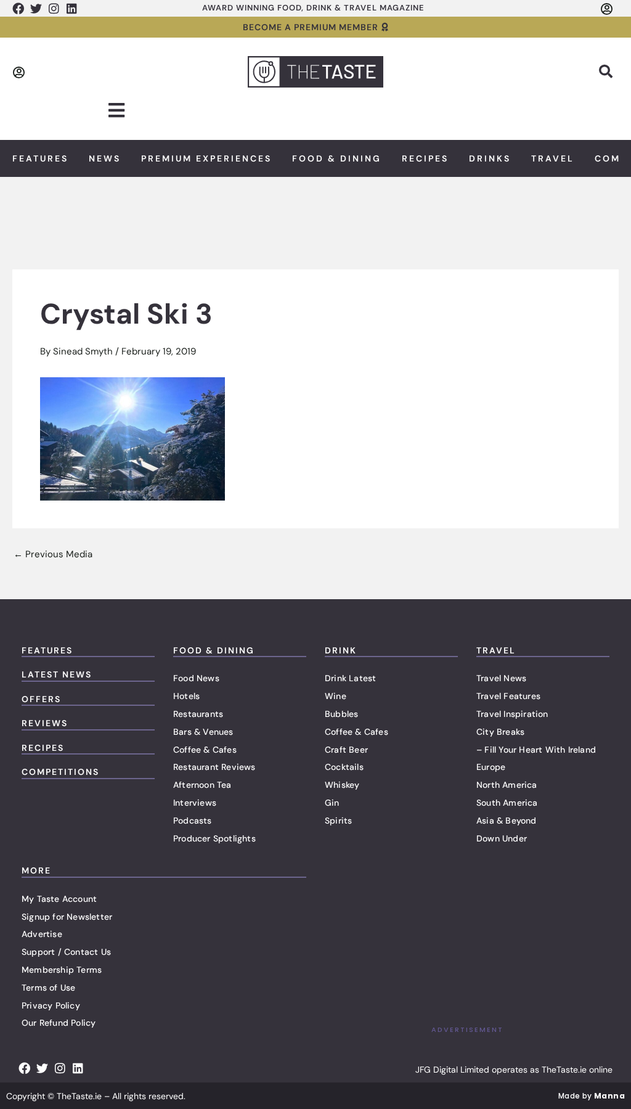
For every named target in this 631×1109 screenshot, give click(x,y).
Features (40, 158)
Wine (335, 696)
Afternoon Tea (202, 784)
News (105, 158)
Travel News (501, 678)
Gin (332, 802)
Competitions (60, 771)
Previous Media (53, 554)
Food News (196, 678)
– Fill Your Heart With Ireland (536, 749)
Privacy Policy (51, 1005)
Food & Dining (336, 158)
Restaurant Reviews (214, 766)
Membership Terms (62, 969)
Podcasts (192, 820)
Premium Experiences (206, 158)
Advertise (42, 933)
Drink (341, 650)
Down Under (501, 838)
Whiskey (342, 784)
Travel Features (508, 696)
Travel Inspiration (512, 713)
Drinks (490, 158)
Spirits (338, 820)
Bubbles (341, 713)
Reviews (45, 723)
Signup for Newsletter (67, 916)
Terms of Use (48, 987)
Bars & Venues (203, 731)
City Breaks (500, 731)
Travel (552, 158)
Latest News (57, 674)
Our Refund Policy (59, 1022)
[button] (605, 71)
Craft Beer (346, 749)
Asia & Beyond (506, 820)
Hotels (186, 696)
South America (507, 802)
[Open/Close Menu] (117, 110)
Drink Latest (350, 678)
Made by (591, 1096)
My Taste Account (59, 898)
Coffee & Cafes (205, 749)
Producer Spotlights (214, 838)
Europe (490, 766)
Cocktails (344, 766)
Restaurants (198, 713)
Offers (41, 699)
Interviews (194, 802)
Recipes (425, 158)
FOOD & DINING (213, 650)
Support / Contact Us (66, 951)
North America (506, 784)
